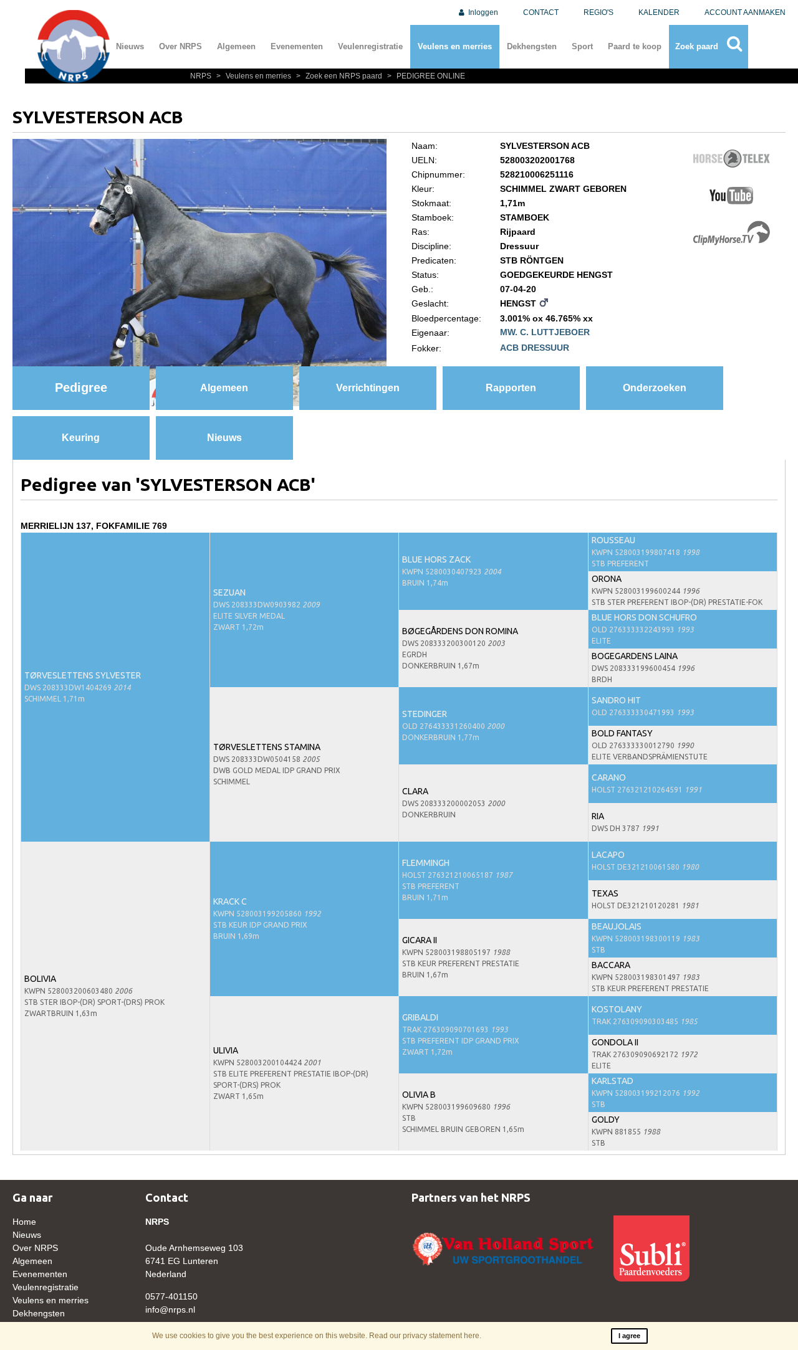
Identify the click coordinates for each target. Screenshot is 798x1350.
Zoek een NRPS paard (340, 76)
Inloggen (482, 12)
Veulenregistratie (370, 46)
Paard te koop (634, 46)
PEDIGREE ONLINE (426, 76)
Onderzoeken (654, 388)
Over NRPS (180, 46)
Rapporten (511, 388)
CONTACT (541, 12)
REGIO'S (598, 12)
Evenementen (297, 46)
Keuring (81, 437)
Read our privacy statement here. (425, 1335)
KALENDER (659, 12)
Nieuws (130, 46)
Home (24, 1222)
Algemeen (236, 46)
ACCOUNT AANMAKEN (745, 12)
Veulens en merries (455, 46)
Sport (582, 46)
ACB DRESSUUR (534, 348)
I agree (629, 1335)
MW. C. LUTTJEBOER (545, 332)
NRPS (201, 76)
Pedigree (81, 387)
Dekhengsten (532, 46)
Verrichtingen (368, 388)
